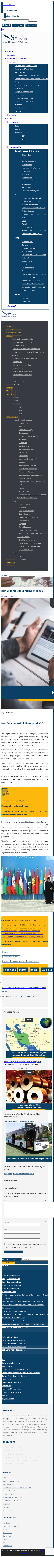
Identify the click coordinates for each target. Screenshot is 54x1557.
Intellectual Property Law (12, 1389)
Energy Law (6, 1379)
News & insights (18, 961)
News (6, 961)
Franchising (6, 1386)
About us (6, 1542)
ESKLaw (7, 952)
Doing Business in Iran (10, 1288)
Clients (5, 1539)
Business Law (7, 1366)
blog (5, 1121)
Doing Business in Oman (11, 1285)
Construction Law (9, 1308)
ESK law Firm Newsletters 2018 (14, 1343)
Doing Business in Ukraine (12, 1282)
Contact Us (7, 1546)
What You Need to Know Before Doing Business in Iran (23, 1301)
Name (25, 1222)
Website (7, 1237)
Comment (25, 1201)
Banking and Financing (11, 1363)
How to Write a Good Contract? (14, 1311)
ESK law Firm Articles (10, 1337)
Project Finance (8, 1398)
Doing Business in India (11, 1279)
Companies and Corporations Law (16, 1369)
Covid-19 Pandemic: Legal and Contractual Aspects (23, 1305)
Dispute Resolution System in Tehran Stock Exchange (23, 1324)
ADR (3, 1360)
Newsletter (7, 1536)
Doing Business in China (11, 1275)
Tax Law (5, 1402)
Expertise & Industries (11, 1526)
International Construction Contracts (16, 1321)
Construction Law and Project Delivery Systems (21, 1373)
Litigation (5, 1395)
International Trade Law (11, 1392)
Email (25, 1229)
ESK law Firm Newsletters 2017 (13, 1340)
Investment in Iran (9, 1292)
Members (7, 1529)
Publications (7, 1533)
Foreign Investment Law (11, 1382)
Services (6, 1523)
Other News (33, 961)
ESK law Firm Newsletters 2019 (14, 1347)
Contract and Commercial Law (14, 1376)
